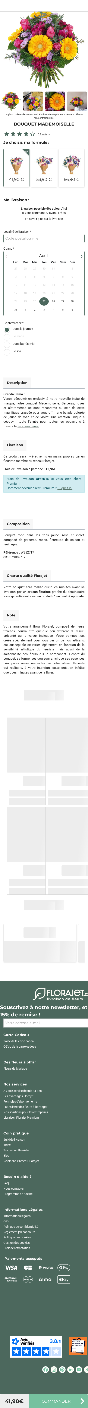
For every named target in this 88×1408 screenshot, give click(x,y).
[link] (44, 49)
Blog (6, 1155)
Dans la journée (23, 328)
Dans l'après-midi (24, 343)
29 (62, 301)
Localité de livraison (16, 231)
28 (53, 301)
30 (72, 301)
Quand (7, 248)
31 (15, 309)
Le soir (17, 351)
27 (44, 301)
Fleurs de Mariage (15, 1068)
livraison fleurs (28, 426)
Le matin (18, 336)
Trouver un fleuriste (16, 1150)
